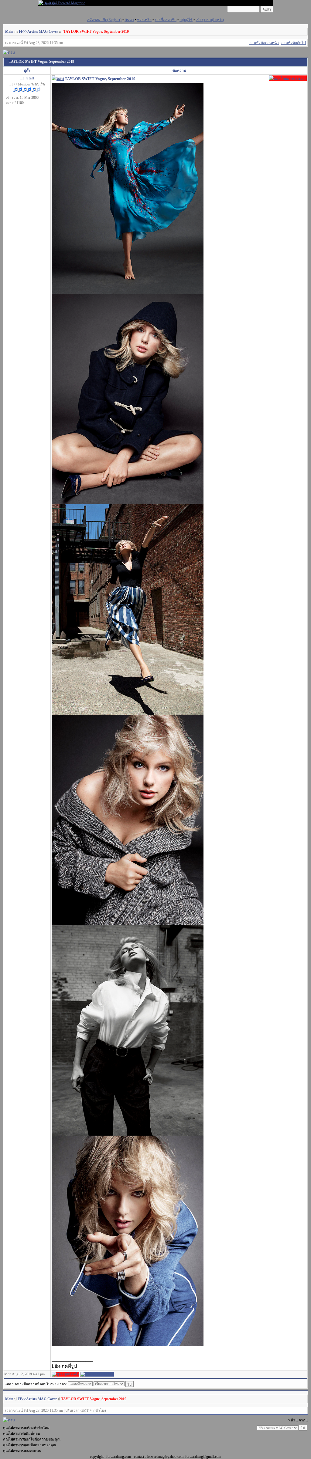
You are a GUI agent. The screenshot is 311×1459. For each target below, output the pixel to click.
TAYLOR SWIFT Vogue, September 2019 (96, 31)
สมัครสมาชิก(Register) (104, 20)
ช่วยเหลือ (144, 20)
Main (9, 31)
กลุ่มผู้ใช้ (186, 20)
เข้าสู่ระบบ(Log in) (210, 20)
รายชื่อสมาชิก (165, 20)
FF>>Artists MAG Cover (38, 31)
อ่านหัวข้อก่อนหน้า (264, 43)
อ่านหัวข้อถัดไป (293, 43)
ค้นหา (129, 20)
